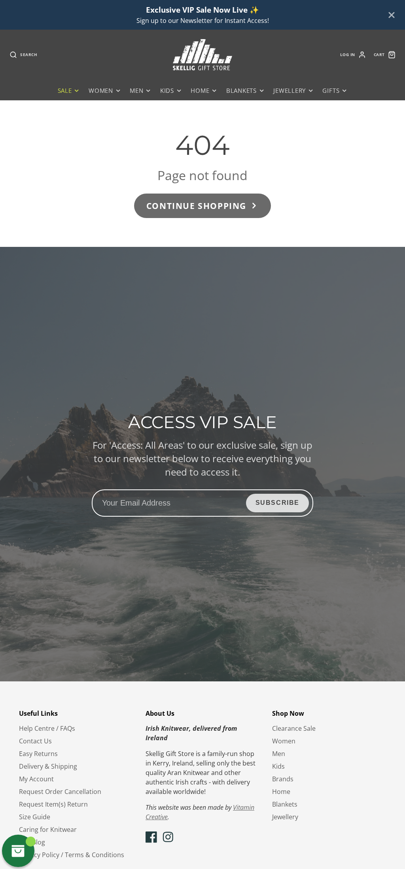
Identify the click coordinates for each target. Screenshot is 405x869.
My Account (36, 779)
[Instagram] (168, 837)
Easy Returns (38, 753)
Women (101, 91)
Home (200, 91)
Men (136, 91)
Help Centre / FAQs (47, 728)
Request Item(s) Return (53, 804)
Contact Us (35, 741)
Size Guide (34, 817)
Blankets (241, 91)
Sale (65, 91)
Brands (282, 779)
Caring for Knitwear (48, 829)
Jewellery (289, 91)
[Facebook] (151, 837)
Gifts (330, 91)
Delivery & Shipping (48, 766)
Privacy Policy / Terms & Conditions (71, 854)
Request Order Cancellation (60, 791)
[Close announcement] (391, 15)
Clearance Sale (294, 728)
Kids (167, 91)
